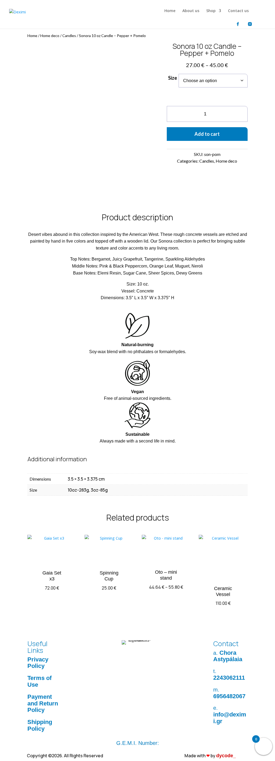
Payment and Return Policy (42, 703)
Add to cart (207, 134)
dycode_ (226, 755)
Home (169, 11)
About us (190, 11)
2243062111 (229, 677)
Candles (69, 35)
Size (172, 78)
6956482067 (229, 696)
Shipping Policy (39, 725)
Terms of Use (39, 681)
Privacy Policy (37, 662)
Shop (211, 11)
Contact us (238, 11)
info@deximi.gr (229, 718)
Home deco (49, 35)
